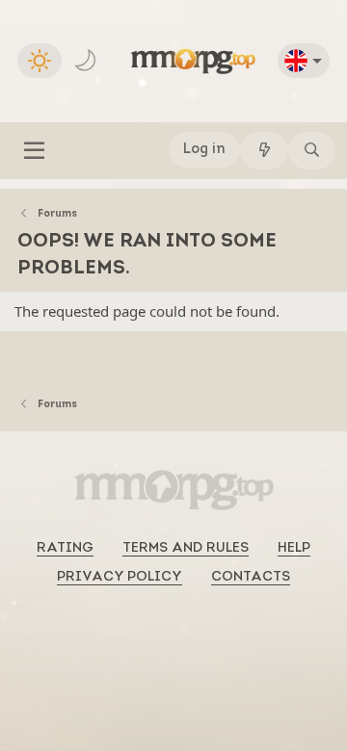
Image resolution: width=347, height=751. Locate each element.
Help (294, 548)
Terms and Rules (185, 548)
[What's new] (263, 150)
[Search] (311, 150)
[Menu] (34, 151)
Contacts (250, 577)
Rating (65, 548)
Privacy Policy (119, 577)
